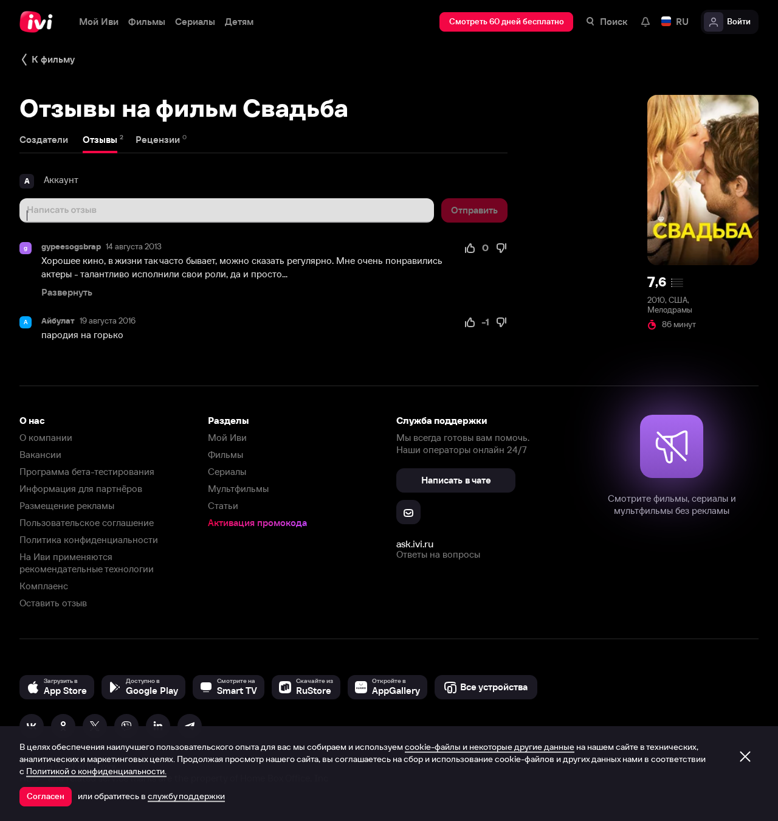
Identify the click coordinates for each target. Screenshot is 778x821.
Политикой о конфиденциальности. (96, 771)
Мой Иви (227, 437)
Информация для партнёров (80, 488)
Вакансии (40, 454)
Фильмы (225, 454)
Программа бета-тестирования (86, 471)
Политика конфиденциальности (88, 540)
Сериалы (227, 471)
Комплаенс (43, 586)
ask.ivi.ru (414, 543)
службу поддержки (186, 796)
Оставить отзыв (53, 603)
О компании (45, 437)
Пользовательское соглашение (86, 523)
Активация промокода (257, 523)
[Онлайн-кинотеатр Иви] (39, 21)
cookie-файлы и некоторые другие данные (489, 747)
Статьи (223, 506)
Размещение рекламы (66, 506)
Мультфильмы (238, 488)
